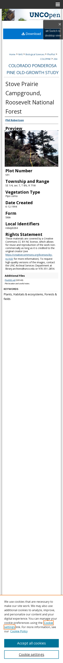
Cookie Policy (19, 631)
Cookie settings (31, 654)
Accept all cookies (31, 643)
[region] (31, 629)
